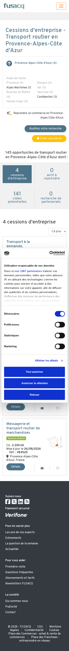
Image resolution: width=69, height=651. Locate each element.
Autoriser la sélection (34, 383)
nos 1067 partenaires (28, 271)
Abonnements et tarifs (20, 578)
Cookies (54, 630)
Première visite (15, 567)
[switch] (60, 324)
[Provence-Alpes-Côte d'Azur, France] (55, 442)
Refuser (34, 394)
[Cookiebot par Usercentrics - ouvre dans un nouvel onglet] (49, 253)
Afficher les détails (46, 360)
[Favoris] (57, 408)
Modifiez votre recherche (45, 128)
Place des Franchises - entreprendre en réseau (39, 639)
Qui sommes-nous (16, 601)
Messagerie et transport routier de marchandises (23, 428)
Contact (10, 612)
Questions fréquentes (19, 572)
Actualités (12, 549)
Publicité (11, 607)
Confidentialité (34, 630)
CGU (40, 627)
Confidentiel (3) (47, 97)
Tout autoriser (34, 371)
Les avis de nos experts (20, 532)
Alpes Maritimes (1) (18, 87)
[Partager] (42, 408)
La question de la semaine (21, 543)
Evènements (13, 538)
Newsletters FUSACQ (19, 583)
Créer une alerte (50, 138)
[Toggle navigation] (61, 6)
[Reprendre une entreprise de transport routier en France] (9, 65)
